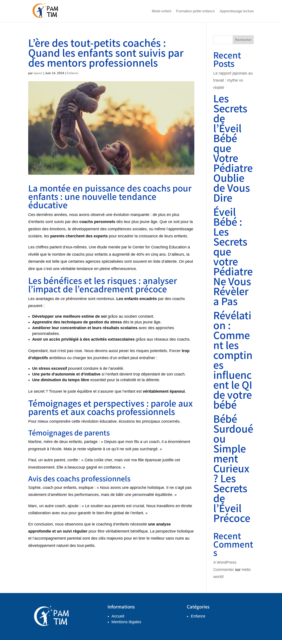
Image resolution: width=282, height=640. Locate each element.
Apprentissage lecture (237, 11)
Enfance (72, 73)
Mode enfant (161, 11)
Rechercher (243, 39)
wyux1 (38, 73)
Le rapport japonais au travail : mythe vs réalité (233, 80)
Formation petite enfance (195, 11)
